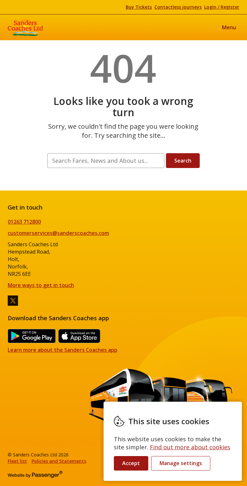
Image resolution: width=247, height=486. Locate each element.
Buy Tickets (139, 7)
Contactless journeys (178, 7)
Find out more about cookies (190, 447)
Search (182, 160)
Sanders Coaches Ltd (25, 27)
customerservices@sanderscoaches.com (58, 233)
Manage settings (181, 463)
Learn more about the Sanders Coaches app (62, 349)
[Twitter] (13, 300)
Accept (131, 463)
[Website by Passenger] (35, 476)
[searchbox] (105, 160)
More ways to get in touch (41, 285)
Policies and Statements (59, 461)
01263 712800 (24, 221)
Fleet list (17, 461)
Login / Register (221, 7)
